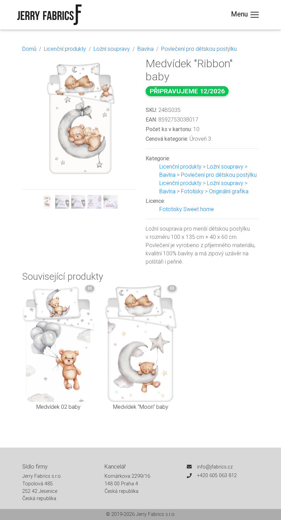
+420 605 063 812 (217, 475)
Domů (29, 48)
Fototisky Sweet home (186, 209)
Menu (240, 14)
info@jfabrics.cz (215, 467)
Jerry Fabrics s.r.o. (155, 514)
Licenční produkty (65, 48)
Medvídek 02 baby (58, 406)
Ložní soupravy (112, 48)
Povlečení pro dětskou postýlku (199, 48)
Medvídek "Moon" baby (140, 406)
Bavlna (145, 48)
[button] (30, 133)
